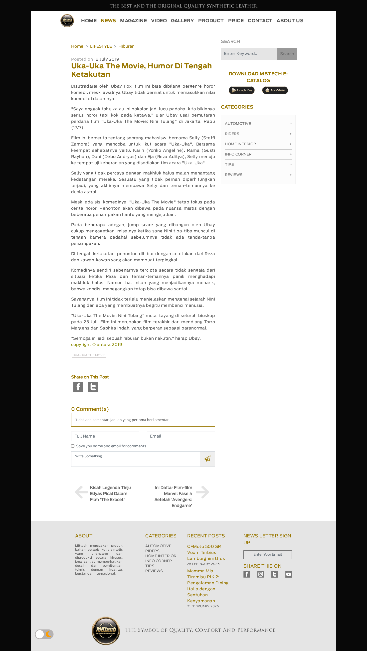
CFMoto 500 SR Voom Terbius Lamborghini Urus (206, 553)
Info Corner (258, 154)
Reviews (258, 175)
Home (77, 46)
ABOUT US (290, 21)
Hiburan (127, 46)
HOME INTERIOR (161, 556)
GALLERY (182, 21)
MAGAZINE (133, 21)
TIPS (149, 566)
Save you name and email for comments (111, 446)
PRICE (236, 21)
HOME (89, 21)
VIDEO (159, 21)
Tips (258, 164)
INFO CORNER (158, 561)
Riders (258, 134)
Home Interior (258, 144)
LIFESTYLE (101, 46)
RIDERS (152, 551)
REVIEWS (154, 571)
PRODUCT (211, 21)
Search (287, 54)
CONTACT (260, 21)
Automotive (258, 124)
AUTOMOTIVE (158, 546)
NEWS (108, 21)
